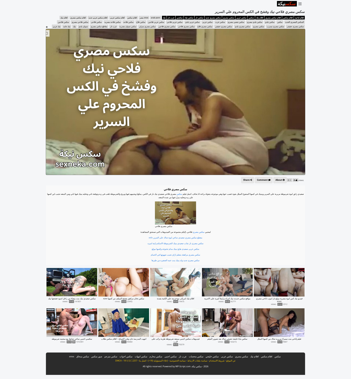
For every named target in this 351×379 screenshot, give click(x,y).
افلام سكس (288, 17)
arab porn (155, 17)
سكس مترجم (110, 356)
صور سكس (96, 356)
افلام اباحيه (299, 17)
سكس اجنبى (170, 356)
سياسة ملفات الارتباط (197, 360)
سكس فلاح (140, 22)
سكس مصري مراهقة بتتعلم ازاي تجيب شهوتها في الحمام (175, 254)
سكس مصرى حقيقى (295, 26)
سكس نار (199, 17)
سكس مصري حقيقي (223, 26)
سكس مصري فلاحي (186, 26)
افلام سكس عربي (117, 17)
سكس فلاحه (128, 22)
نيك (164, 17)
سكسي (180, 17)
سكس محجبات (196, 356)
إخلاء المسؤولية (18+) (158, 360)
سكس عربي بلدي (192, 22)
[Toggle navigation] (301, 3)
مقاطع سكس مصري (99, 26)
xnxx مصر (144, 17)
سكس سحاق (82, 356)
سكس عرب (220, 22)
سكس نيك (189, 17)
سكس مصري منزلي (147, 26)
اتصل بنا (142, 360)
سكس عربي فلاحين (156, 22)
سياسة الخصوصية (177, 360)
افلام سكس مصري (273, 17)
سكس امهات (141, 356)
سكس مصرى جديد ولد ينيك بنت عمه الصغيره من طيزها (175, 260)
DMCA (118, 360)
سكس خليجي (212, 356)
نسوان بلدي (83, 26)
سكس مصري (228, 17)
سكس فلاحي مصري (80, 22)
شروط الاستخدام (216, 360)
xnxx (71, 356)
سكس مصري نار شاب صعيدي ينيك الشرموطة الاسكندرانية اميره (175, 243)
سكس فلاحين (63, 22)
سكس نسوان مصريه (127, 26)
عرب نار (171, 17)
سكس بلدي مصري (254, 22)
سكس (251, 17)
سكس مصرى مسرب (275, 26)
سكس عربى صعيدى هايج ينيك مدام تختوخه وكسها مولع (175, 249)
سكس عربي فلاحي (174, 22)
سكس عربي (241, 17)
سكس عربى (227, 356)
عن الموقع (231, 360)
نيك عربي (56, 26)
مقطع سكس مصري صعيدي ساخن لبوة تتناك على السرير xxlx (175, 237)
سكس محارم (155, 356)
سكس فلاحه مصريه (112, 22)
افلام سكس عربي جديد (98, 17)
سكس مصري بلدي (242, 26)
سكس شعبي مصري (236, 22)
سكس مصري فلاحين (166, 26)
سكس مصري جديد (213, 17)
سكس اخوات (125, 356)
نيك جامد (66, 26)
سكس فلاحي (96, 22)
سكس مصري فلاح (204, 26)
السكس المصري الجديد (294, 22)
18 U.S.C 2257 (130, 360)
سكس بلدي (269, 22)
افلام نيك (259, 17)
